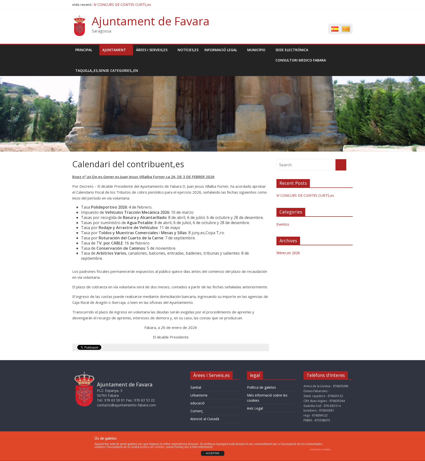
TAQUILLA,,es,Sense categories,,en (106, 70)
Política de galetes (261, 387)
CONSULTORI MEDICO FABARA (300, 60)
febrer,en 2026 (288, 252)
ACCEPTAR (212, 453)
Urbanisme (199, 395)
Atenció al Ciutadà (204, 418)
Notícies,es (188, 49)
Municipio (256, 49)
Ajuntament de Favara (151, 21)
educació (197, 403)
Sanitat (195, 387)
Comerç (196, 411)
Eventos (282, 224)
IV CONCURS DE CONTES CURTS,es (122, 4)
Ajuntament (114, 49)
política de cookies (152, 447)
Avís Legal (255, 408)
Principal (83, 49)
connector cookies (320, 449)
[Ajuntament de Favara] (79, 17)
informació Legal (220, 49)
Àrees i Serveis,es (151, 49)
